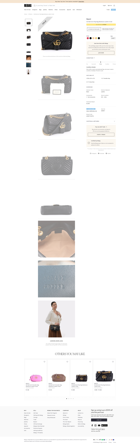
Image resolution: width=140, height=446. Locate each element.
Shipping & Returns (92, 121)
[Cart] (114, 5)
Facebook (102, 153)
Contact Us (80, 413)
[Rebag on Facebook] (92, 425)
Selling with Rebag (38, 415)
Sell (113, 9)
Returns (80, 419)
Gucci (88, 19)
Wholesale (79, 9)
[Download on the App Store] (104, 425)
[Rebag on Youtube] (99, 425)
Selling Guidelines (38, 430)
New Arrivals (27, 9)
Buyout (35, 421)
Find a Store (66, 417)
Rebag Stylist (66, 424)
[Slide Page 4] (73, 398)
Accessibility (81, 426)
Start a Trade (101, 134)
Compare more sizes (56, 340)
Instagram (94, 153)
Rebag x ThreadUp (38, 432)
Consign (35, 417)
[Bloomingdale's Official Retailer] (98, 429)
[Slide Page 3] (71, 398)
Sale (74, 9)
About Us (65, 413)
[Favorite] (44, 362)
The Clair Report (67, 421)
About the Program (52, 413)
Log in (104, 5)
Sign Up (110, 5)
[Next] (114, 380)
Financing (80, 421)
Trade (108, 9)
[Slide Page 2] (69, 398)
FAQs (79, 415)
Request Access (51, 415)
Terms (114, 442)
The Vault (65, 419)
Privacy (110, 442)
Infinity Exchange (37, 424)
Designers (34, 9)
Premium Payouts (37, 428)
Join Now (101, 52)
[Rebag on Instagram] (95, 425)
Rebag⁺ (64, 415)
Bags (40, 9)
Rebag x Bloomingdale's (69, 426)
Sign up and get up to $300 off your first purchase (101, 411)
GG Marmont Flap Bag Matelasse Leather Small (99, 21)
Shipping (80, 417)
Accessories (62, 9)
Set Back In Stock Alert (94, 29)
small (112, 38)
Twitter (109, 153)
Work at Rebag (81, 424)
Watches (51, 9)
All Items (30, 14)
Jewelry (45, 9)
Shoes (56, 9)
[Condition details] (94, 57)
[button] (56, 35)
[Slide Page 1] (66, 398)
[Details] (106, 126)
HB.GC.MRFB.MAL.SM (91, 111)
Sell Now (35, 413)
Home (25, 14)
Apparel (69, 9)
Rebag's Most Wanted (38, 426)
